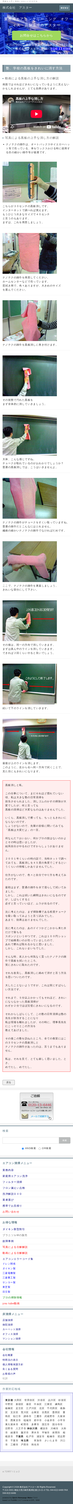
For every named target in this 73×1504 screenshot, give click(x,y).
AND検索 (30, 1148)
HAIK (38, 1500)
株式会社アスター (28, 1487)
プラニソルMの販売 (15, 1235)
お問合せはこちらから (36, 35)
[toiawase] (36, 1106)
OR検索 (46, 1148)
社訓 (5, 1378)
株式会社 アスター (17, 7)
